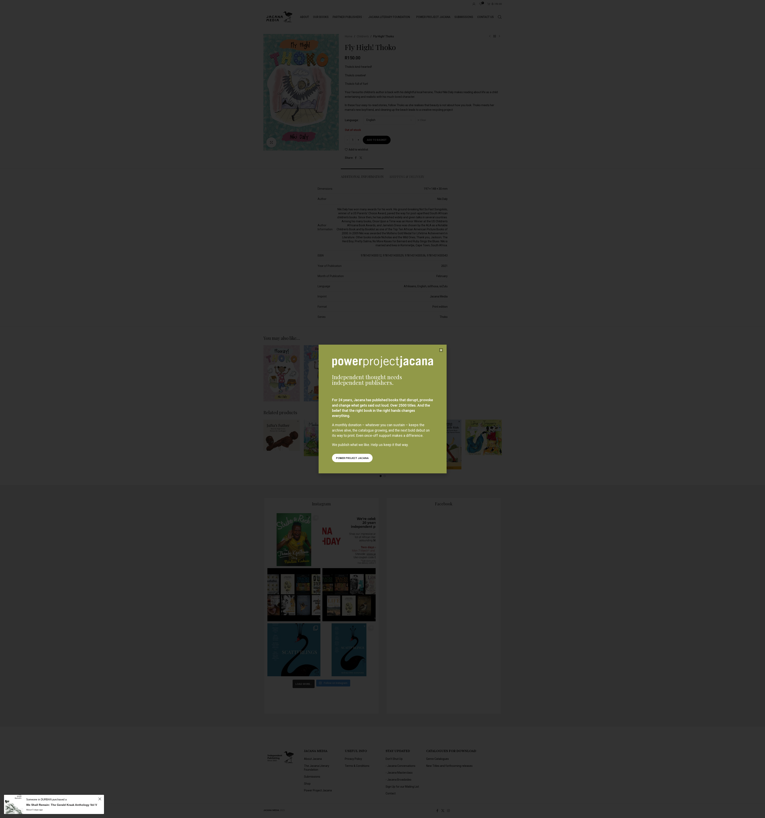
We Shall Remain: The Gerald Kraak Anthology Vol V (61, 804)
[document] (382, 409)
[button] (441, 350)
